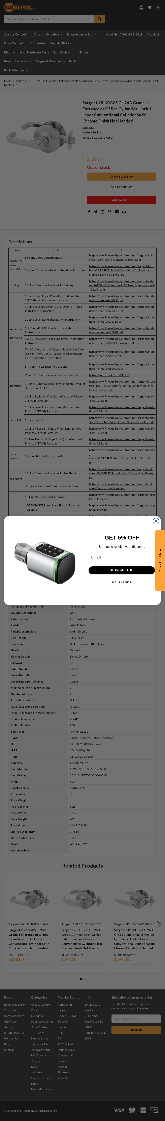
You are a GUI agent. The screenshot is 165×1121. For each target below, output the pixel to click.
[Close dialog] (156, 521)
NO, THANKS (121, 582)
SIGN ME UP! (122, 570)
